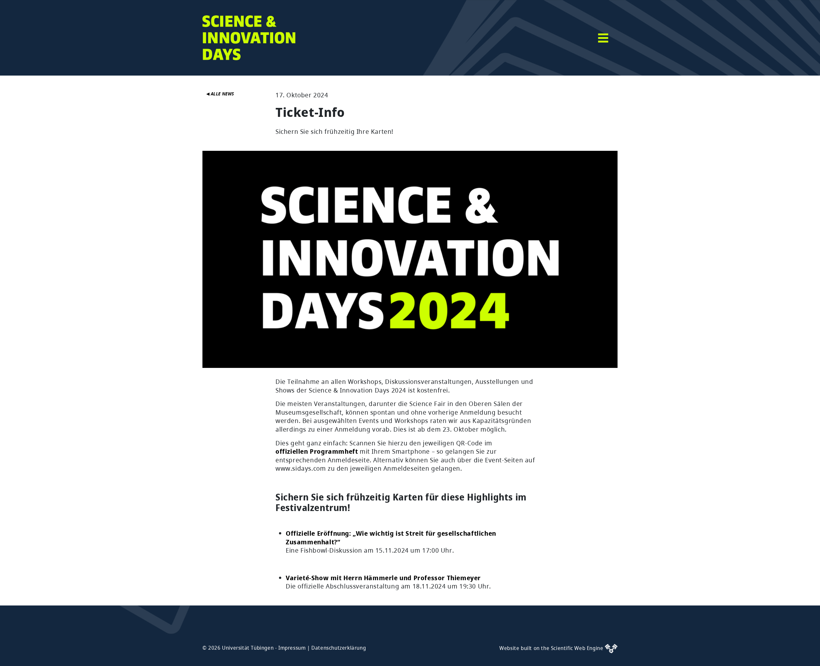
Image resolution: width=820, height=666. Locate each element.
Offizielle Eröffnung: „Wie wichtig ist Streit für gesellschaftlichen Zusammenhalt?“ (391, 537)
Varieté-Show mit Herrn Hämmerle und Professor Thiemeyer (383, 577)
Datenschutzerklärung (338, 647)
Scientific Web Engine (578, 648)
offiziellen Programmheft (316, 451)
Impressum (292, 647)
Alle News (221, 94)
